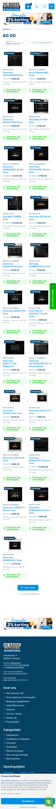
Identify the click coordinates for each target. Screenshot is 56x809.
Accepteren (28, 801)
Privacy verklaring (7, 793)
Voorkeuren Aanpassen (28, 807)
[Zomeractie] (28, 19)
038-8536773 (15, 663)
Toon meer (29, 587)
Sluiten (18, 793)
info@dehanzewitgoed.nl (14, 667)
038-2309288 (23, 665)
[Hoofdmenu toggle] (51, 6)
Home (8, 29)
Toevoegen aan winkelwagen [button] (13, 90)
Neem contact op (53, 298)
